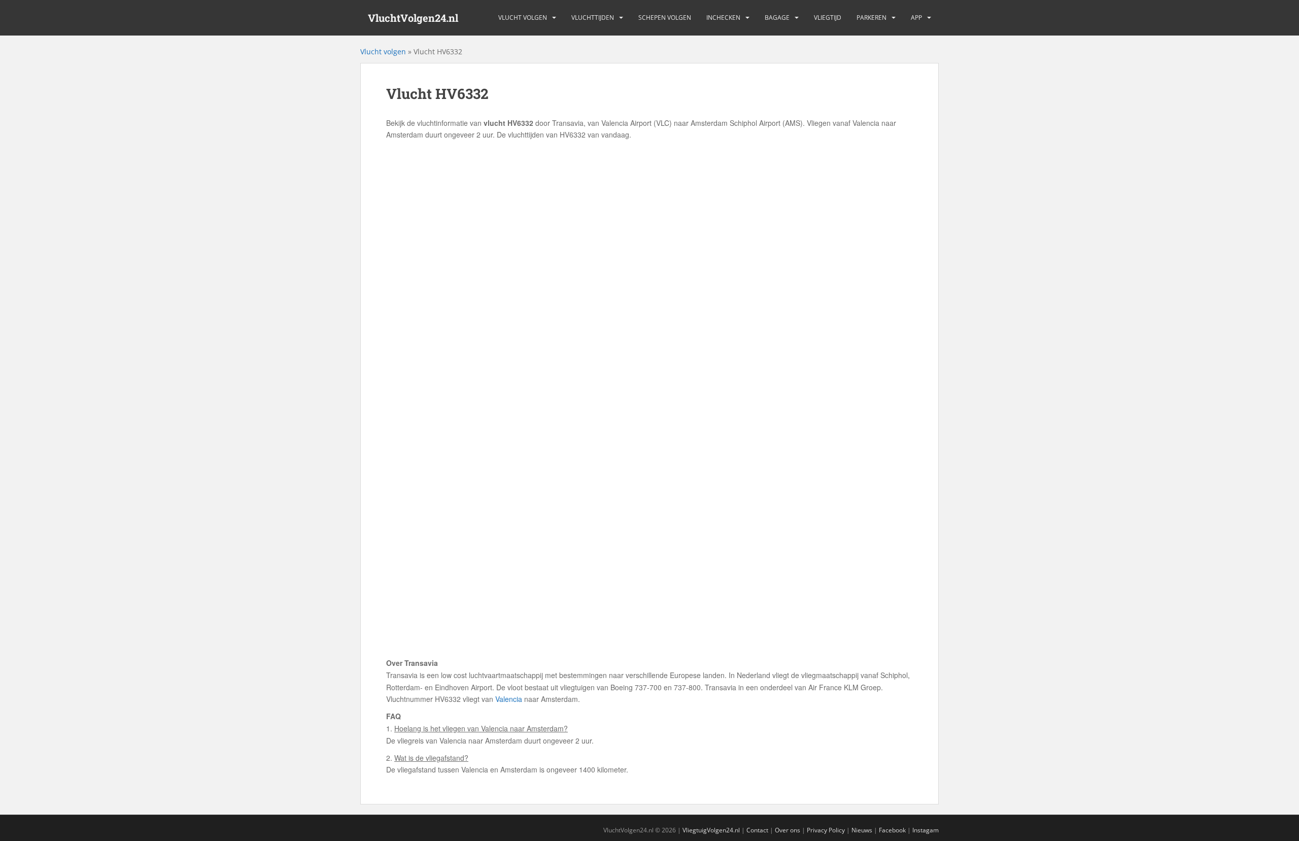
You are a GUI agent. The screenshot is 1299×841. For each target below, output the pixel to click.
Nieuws (861, 830)
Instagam (925, 830)
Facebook (892, 830)
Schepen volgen (664, 17)
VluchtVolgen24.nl (413, 17)
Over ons (787, 830)
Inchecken (723, 17)
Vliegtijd (827, 17)
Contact (757, 830)
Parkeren (871, 17)
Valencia (508, 699)
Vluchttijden (592, 17)
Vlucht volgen (522, 17)
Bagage (777, 17)
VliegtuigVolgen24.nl (711, 830)
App (916, 17)
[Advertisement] (649, 217)
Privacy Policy (826, 830)
